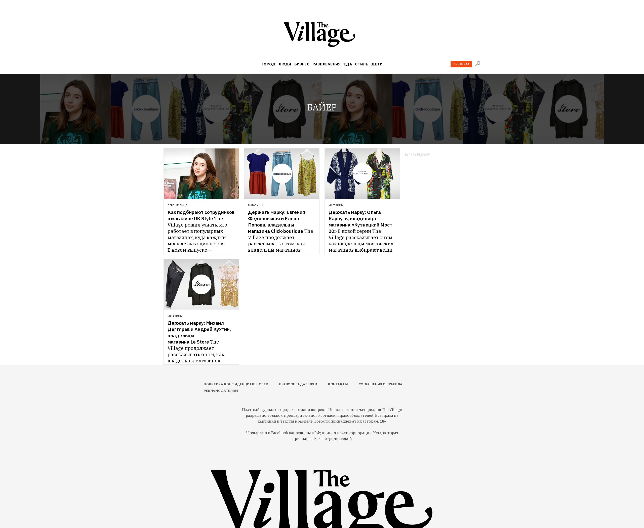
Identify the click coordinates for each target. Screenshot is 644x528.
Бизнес (302, 64)
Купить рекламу (417, 154)
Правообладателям (298, 384)
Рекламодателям (221, 391)
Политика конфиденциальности (236, 384)
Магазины (255, 205)
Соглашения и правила (381, 384)
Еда (348, 64)
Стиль (361, 64)
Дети (376, 64)
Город (268, 64)
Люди (284, 64)
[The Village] (322, 35)
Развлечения (326, 64)
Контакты (338, 384)
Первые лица (177, 205)
